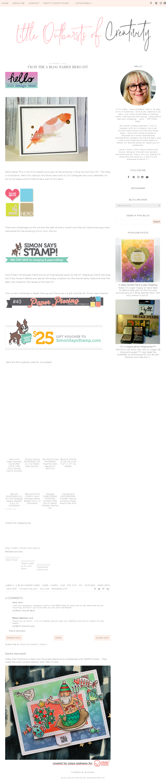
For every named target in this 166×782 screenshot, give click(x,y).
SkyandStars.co (96, 778)
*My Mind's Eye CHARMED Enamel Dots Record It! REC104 (50, 464)
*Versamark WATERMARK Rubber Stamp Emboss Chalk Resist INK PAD (68, 498)
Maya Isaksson (20, 618)
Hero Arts (103, 585)
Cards (55, 585)
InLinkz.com (10, 509)
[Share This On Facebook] (95, 589)
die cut (72, 585)
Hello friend (12, 560)
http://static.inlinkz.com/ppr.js (22, 548)
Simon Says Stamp (45, 231)
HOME (5, 3)
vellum (45, 589)
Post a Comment (17, 631)
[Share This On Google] (108, 589)
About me (18, 3)
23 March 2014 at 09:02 (23, 611)
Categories (83, 3)
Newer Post (14, 638)
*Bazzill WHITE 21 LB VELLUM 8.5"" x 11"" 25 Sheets (68, 462)
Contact (34, 3)
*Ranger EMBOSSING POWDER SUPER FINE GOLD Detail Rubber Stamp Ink (50, 501)
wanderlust (60, 589)
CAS (63, 585)
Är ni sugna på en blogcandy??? (138, 346)
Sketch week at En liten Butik (27, 566)
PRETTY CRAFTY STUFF (56, 3)
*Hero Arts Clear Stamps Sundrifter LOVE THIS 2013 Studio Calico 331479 (14, 465)
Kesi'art (12, 589)
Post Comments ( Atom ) (33, 644)
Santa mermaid (15, 653)
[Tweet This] (99, 589)
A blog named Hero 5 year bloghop (138, 285)
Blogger (89, 772)
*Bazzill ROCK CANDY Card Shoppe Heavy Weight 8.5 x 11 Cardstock (32, 498)
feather (90, 585)
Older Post (102, 638)
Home (58, 638)
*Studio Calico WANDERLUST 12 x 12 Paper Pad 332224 (32, 462)
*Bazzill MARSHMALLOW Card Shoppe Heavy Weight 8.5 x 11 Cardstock (14, 500)
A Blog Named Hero (84, 172)
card (45, 585)
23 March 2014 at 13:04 (23, 626)
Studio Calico (28, 589)
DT (81, 585)
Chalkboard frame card (42, 568)
